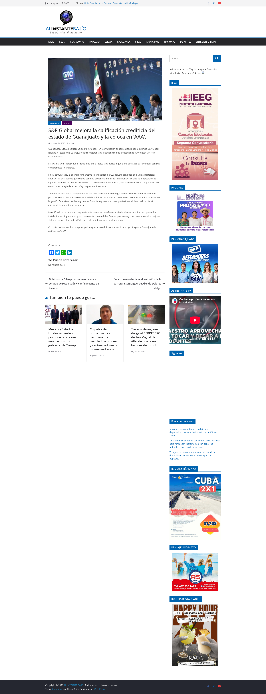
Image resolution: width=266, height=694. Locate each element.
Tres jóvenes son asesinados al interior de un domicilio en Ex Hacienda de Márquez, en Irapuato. (192, 455)
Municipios (152, 41)
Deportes (185, 41)
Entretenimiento (206, 41)
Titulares (67, 123)
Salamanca (123, 41)
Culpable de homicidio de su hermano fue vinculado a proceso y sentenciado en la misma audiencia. (104, 339)
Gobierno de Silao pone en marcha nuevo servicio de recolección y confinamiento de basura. (74, 283)
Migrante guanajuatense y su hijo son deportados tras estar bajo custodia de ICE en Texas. (193, 432)
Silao (138, 41)
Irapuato (94, 41)
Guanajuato (77, 41)
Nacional (169, 41)
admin (71, 143)
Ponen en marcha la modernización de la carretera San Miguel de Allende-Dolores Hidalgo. (137, 283)
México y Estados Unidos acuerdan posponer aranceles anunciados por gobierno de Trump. (62, 337)
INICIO (51, 41)
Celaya (108, 41)
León (62, 41)
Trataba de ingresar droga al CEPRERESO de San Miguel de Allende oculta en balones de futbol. (146, 337)
